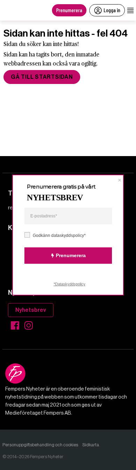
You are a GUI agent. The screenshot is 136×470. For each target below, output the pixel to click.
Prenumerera (69, 10)
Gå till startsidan (42, 77)
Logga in (112, 10)
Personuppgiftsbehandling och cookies (40, 444)
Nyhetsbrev (30, 310)
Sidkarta (90, 444)
